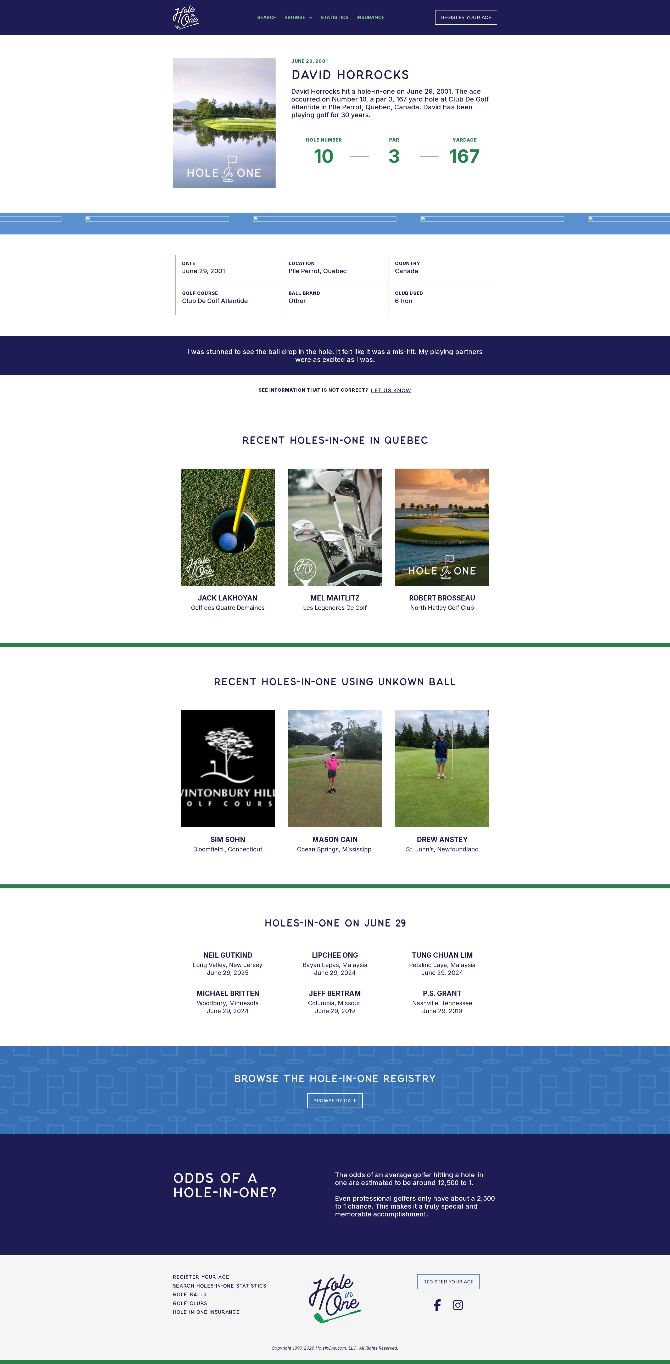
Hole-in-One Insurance (206, 1312)
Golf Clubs (190, 1303)
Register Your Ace (466, 17)
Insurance (370, 17)
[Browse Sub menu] (310, 18)
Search (267, 17)
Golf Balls (189, 1295)
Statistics (335, 17)
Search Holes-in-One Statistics (219, 1286)
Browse (294, 17)
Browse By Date (335, 1100)
